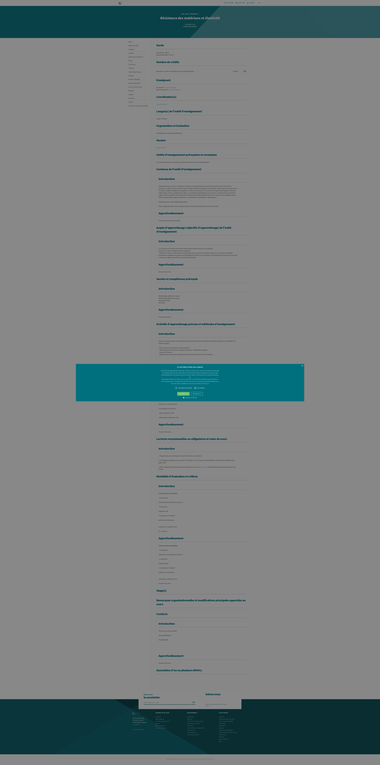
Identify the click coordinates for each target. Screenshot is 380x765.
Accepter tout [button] (183, 393)
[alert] (190, 382)
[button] (190, 382)
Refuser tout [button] (197, 393)
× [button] (302, 365)
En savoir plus (205, 383)
